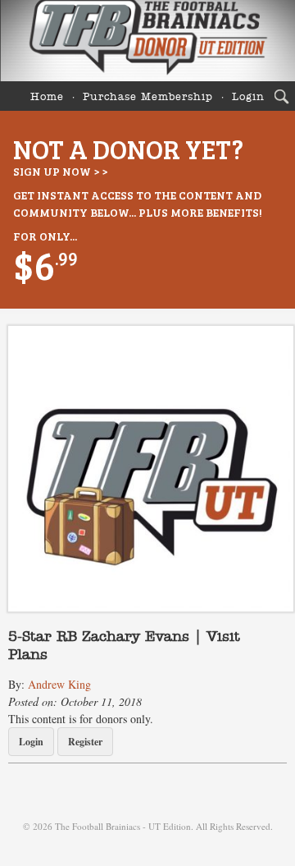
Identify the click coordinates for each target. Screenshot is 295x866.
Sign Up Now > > (60, 171)
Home (47, 97)
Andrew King (59, 684)
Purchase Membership (148, 97)
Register (85, 742)
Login (248, 97)
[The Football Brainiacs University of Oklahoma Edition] (147, 40)
